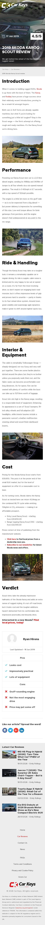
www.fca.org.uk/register (24, 908)
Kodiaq (8, 97)
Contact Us (22, 843)
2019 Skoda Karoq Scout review (13, 73)
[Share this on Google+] (16, 731)
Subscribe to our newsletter (19, 545)
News (22, 849)
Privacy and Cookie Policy (22, 870)
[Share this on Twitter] (10, 731)
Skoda (39, 89)
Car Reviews (15, 69)
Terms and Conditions (22, 864)
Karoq (37, 93)
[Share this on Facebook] (5, 731)
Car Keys (5, 69)
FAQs (22, 858)
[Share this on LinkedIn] (22, 731)
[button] (41, 6)
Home (22, 830)
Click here (11, 539)
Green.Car (22, 877)
